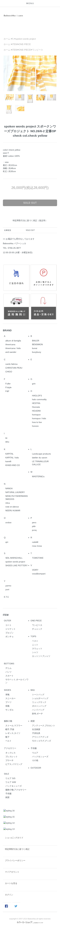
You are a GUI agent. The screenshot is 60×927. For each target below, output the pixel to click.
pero (34, 522)
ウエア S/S (10, 778)
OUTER (7, 620)
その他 (35, 760)
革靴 (7, 694)
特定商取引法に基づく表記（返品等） (30, 220)
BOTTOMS (9, 663)
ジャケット (10, 629)
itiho (7, 442)
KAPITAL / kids (12, 457)
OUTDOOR (36, 768)
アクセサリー (10, 748)
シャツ (35, 652)
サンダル (9, 710)
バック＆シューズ (40, 756)
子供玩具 (36, 733)
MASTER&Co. (38, 476)
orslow (8, 522)
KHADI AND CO (12, 465)
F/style (8, 387)
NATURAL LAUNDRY (15, 492)
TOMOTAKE (37, 558)
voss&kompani (38, 573)
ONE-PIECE (25, 44)
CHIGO (8, 371)
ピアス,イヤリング (13, 764)
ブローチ (9, 760)
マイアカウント (12, 872)
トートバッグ (38, 694)
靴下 (7, 737)
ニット (35, 645)
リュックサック (39, 702)
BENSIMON (37, 344)
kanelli (8, 461)
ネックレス (10, 753)
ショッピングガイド (14, 838)
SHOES (7, 690)
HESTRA (36, 403)
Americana (10, 344)
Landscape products (41, 454)
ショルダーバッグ (40, 698)
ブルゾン (9, 633)
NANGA (9, 488)
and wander (10, 352)
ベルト (8, 741)
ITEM (14, 44)
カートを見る (11, 883)
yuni (7, 589)
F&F (7, 391)
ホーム (7, 39)
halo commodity (39, 399)
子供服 (34, 748)
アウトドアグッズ (40, 737)
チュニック (37, 629)
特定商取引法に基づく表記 (17, 849)
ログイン (9, 895)
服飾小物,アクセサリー (15, 790)
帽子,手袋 (9, 729)
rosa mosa (37, 546)
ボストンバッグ (39, 706)
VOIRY (35, 570)
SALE (6, 774)
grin (34, 383)
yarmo (8, 585)
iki (6, 438)
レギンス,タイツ (12, 733)
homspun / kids (39, 418)
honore (35, 426)
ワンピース (37, 50)
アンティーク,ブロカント (43, 725)
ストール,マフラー (13, 725)
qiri (6, 542)
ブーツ (8, 702)
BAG (33, 690)
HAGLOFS (37, 395)
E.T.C (6, 597)
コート (8, 625)
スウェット (37, 648)
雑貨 (33, 721)
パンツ (8, 672)
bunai (34, 348)
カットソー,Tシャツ (41, 656)
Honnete (36, 407)
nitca (7, 503)
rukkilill (35, 542)
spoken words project (25, 39)
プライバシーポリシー (15, 860)
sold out (30, 202)
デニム (8, 668)
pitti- (34, 526)
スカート (9, 676)
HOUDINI (36, 411)
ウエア (35, 753)
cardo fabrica (11, 364)
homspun (36, 414)
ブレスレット (11, 756)
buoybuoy (36, 352)
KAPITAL (9, 454)
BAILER (35, 340)
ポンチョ (9, 636)
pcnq (34, 530)
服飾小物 (8, 721)
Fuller (8, 383)
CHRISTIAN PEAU (13, 368)
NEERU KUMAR (12, 510)
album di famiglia (13, 340)
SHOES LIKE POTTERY (16, 565)
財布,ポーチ (37, 713)
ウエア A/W (10, 782)
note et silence (12, 507)
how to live (37, 422)
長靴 (7, 706)
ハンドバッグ (38, 710)
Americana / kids (13, 348)
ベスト (35, 641)
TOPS (33, 636)
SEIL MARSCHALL (14, 558)
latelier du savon (39, 457)
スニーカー (10, 698)
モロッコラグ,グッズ (41, 741)
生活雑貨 (36, 729)
